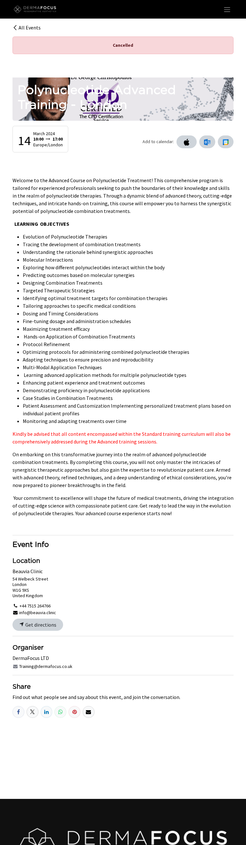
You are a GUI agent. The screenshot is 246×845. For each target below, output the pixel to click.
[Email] (88, 712)
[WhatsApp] (60, 712)
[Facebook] (18, 712)
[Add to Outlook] (207, 141)
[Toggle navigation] (227, 9)
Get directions (40, 625)
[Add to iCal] (186, 141)
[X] (32, 712)
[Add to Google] (226, 141)
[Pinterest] (74, 712)
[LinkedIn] (47, 712)
